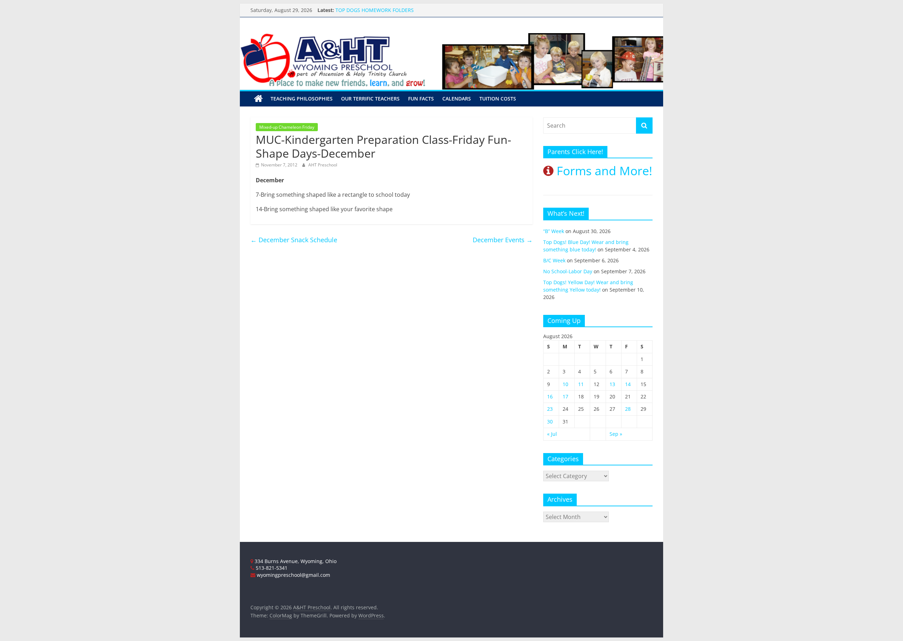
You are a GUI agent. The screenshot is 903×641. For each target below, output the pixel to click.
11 (581, 384)
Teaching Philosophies (302, 98)
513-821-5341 (270, 567)
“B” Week (553, 231)
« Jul (552, 434)
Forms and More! (602, 171)
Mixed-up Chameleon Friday (286, 127)
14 (628, 384)
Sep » (616, 434)
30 (550, 421)
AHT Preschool (322, 165)
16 (550, 396)
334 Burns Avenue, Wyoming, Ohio (295, 561)
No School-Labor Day (567, 271)
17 (565, 396)
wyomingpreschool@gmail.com (292, 575)
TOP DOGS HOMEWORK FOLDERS (374, 12)
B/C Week (554, 260)
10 (565, 384)
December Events (503, 240)
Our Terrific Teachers (370, 98)
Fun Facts (421, 98)
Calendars (456, 98)
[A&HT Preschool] (258, 98)
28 (628, 408)
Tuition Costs (497, 98)
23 (550, 408)
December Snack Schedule (293, 240)
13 (612, 384)
